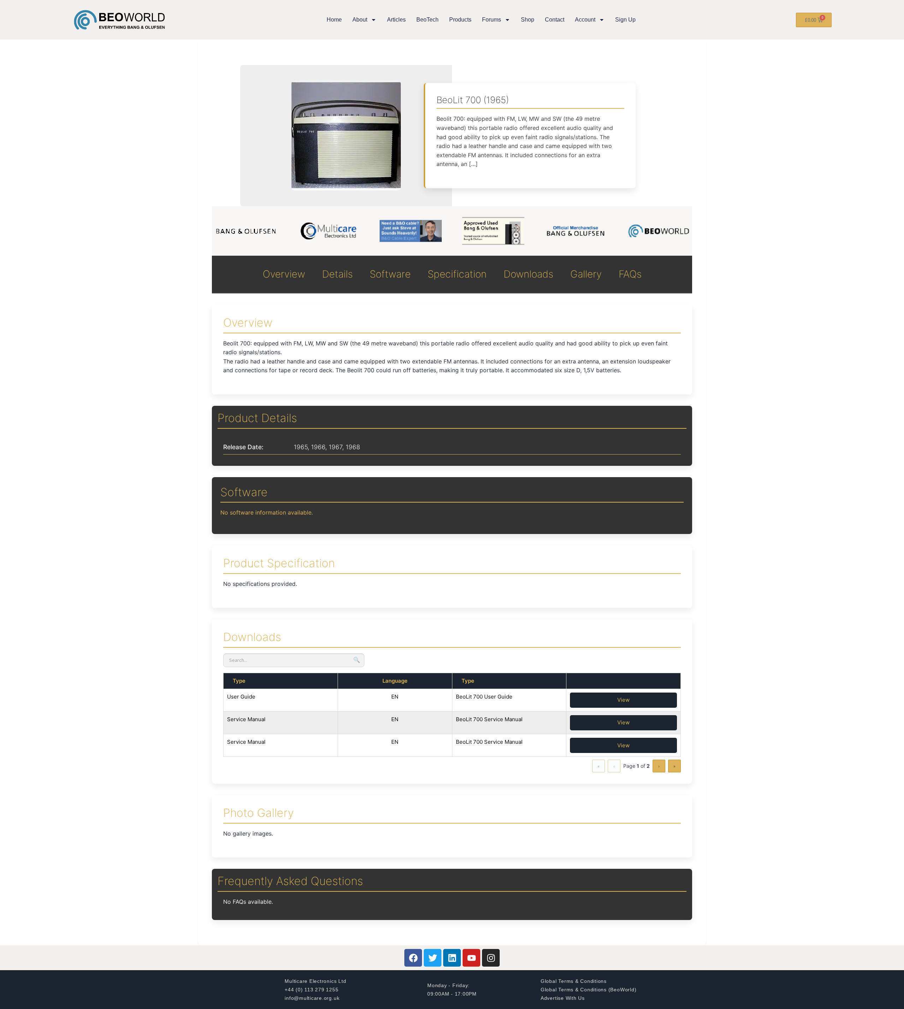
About (359, 20)
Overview (284, 274)
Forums (491, 20)
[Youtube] (471, 958)
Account (585, 20)
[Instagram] (491, 958)
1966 (318, 447)
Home (334, 20)
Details (337, 274)
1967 (335, 447)
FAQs (630, 274)
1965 (301, 447)
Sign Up (625, 20)
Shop (527, 20)
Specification (457, 274)
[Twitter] (432, 958)
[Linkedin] (452, 958)
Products (460, 20)
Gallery (586, 274)
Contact (554, 20)
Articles (396, 20)
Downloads (528, 274)
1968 (353, 447)
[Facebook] (413, 958)
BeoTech (427, 20)
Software (390, 274)
